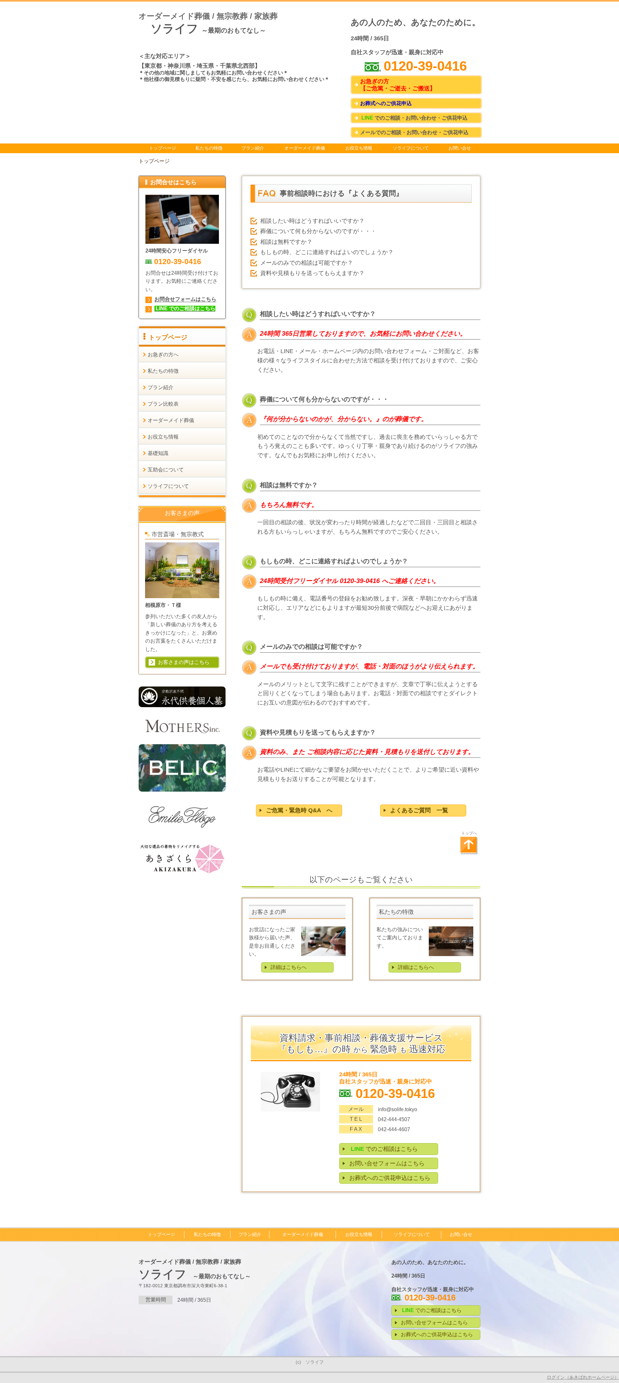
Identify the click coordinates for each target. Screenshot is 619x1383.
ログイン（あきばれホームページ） (583, 1377)
